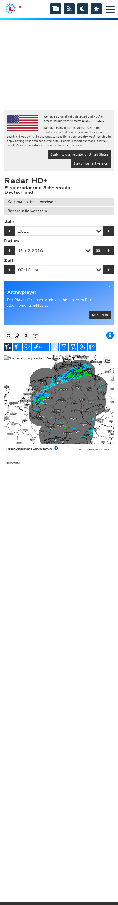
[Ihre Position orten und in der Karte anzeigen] (17, 336)
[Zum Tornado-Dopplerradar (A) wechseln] (64, 347)
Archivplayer (21, 292)
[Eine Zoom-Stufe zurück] (26, 336)
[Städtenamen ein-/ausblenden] (35, 336)
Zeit (8, 260)
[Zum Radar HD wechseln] (8, 347)
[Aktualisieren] (8, 336)
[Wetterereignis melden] (69, 8)
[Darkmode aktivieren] (82, 8)
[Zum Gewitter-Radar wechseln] (27, 347)
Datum (11, 241)
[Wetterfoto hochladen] (55, 8)
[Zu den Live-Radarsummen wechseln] (92, 347)
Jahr (9, 221)
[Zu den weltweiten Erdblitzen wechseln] (54, 347)
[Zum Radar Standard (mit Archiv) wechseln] (17, 347)
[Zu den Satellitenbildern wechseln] (82, 347)
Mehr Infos (100, 315)
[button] (107, 361)
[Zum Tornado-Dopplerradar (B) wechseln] (73, 347)
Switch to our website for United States (79, 154)
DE (20, 7)
